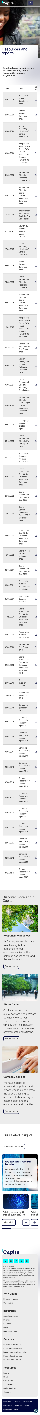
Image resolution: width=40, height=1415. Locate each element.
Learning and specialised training (15, 1352)
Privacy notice (7, 1401)
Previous (26, 1222)
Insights (6, 1373)
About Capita (11, 1005)
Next (34, 1222)
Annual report (8, 1384)
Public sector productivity (12, 1348)
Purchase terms (7, 1405)
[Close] (30, 3)
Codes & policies (9, 1388)
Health (5, 1328)
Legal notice (17, 1401)
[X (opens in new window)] (27, 1261)
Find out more (10, 966)
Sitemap (26, 1405)
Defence (6, 1320)
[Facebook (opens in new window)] (21, 1261)
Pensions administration (12, 1360)
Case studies (8, 1303)
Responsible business (17, 936)
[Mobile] (36, 3)
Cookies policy (27, 1401)
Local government (10, 1331)
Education (7, 1324)
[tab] (6, 1229)
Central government (10, 1316)
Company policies (14, 1077)
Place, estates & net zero (12, 1356)
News (5, 1377)
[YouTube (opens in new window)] (11, 1261)
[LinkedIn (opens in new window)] (5, 1261)
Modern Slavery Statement (10, 1409)
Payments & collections (12, 1345)
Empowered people (10, 1299)
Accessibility (18, 1405)
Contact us (7, 1392)
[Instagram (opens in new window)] (16, 1261)
